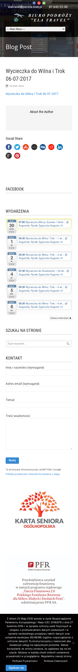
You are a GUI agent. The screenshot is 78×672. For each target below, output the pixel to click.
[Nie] (73, 643)
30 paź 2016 (17, 86)
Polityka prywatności (17, 474)
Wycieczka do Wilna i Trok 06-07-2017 (32, 93)
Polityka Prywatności (24, 660)
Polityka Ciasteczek (56, 660)
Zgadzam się (16, 667)
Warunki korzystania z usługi (44, 474)
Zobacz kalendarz (59, 317)
